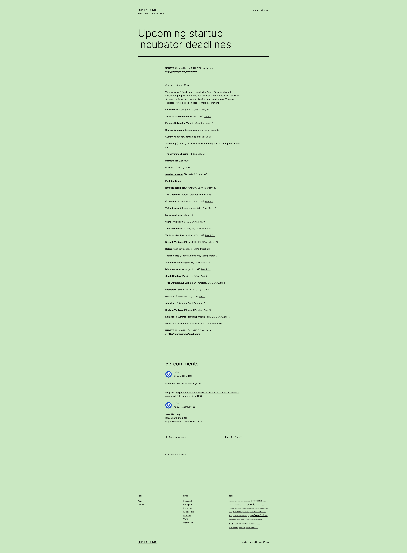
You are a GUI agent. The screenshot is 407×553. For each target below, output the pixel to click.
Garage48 (187, 504)
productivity (242, 519)
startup (234, 523)
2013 (239, 501)
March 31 (205, 269)
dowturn (244, 505)
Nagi (230, 516)
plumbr (231, 519)
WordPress (264, 542)
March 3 (212, 208)
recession (249, 519)
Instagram (187, 508)
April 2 (204, 276)
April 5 (202, 296)
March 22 (210, 235)
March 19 (206, 228)
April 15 (226, 317)
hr (235, 508)
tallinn (242, 524)
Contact (265, 10)
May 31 (205, 109)
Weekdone (188, 523)
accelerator (247, 501)
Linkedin (187, 515)
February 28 (210, 188)
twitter (248, 527)
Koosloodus (188, 512)
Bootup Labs (171, 160)
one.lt (251, 515)
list (248, 512)
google (231, 508)
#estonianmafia (233, 501)
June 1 (207, 116)
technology (257, 524)
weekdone (254, 528)
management (255, 511)
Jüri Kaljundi (147, 10)
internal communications (261, 508)
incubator (238, 508)
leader (230, 512)
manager (263, 512)
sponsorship (258, 519)
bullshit (231, 505)
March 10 (188, 215)
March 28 (205, 262)
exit (257, 505)
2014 (242, 501)
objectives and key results (240, 515)
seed (253, 519)
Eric (176, 403)
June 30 (215, 130)
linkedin (245, 512)
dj (240, 505)
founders (261, 505)
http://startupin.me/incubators (181, 71)
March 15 (201, 222)
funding (266, 505)
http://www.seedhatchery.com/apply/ (183, 421)
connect (236, 505)
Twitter (186, 519)
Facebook (187, 501)
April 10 (207, 310)
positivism (236, 519)
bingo (264, 501)
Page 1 (228, 437)
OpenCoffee (260, 515)
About (255, 10)
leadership (237, 511)
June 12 (209, 123)
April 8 (202, 303)
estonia (251, 504)
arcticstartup (256, 501)
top (237, 527)
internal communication (248, 508)
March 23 (214, 255)
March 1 (209, 201)
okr (248, 515)
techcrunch (249, 524)
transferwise (242, 527)
